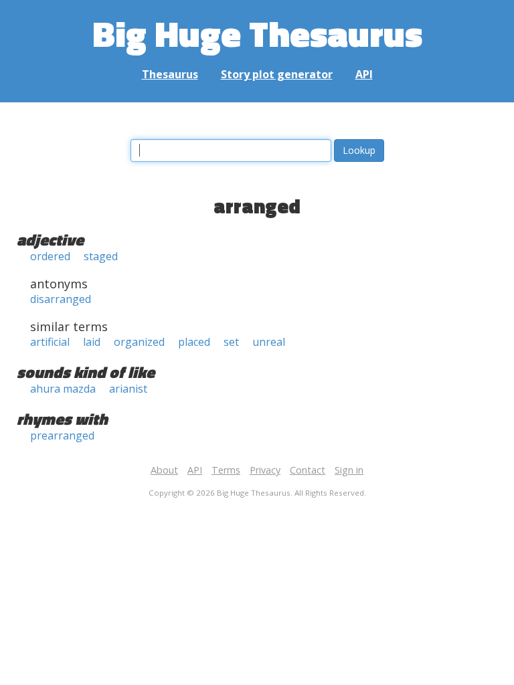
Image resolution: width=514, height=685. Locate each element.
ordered (50, 256)
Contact (307, 470)
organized (139, 341)
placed (194, 341)
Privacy (265, 470)
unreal (268, 341)
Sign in (349, 470)
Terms (225, 470)
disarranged (60, 299)
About (164, 470)
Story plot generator (277, 74)
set (231, 341)
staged (101, 256)
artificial (50, 341)
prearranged (62, 435)
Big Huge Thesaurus (257, 33)
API (364, 74)
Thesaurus (170, 74)
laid (91, 341)
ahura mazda (63, 388)
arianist (128, 388)
